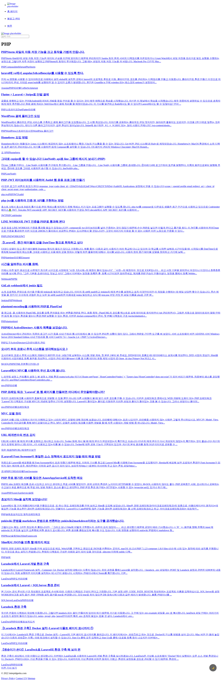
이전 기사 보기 (9, 668)
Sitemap (31, 678)
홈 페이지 (12, 11)
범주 (9, 26)
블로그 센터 (13, 18)
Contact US (21, 678)
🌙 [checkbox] (213, 668)
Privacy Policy (8, 678)
